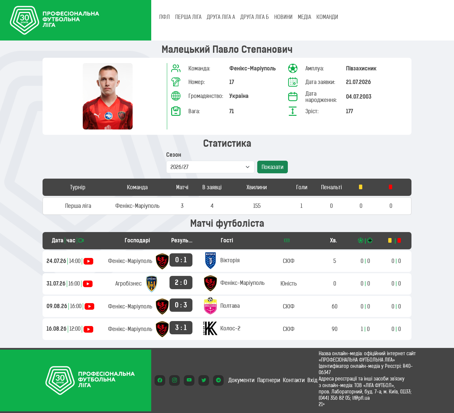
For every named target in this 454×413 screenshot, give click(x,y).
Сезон (173, 155)
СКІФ (288, 261)
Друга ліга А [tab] (221, 17)
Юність (289, 283)
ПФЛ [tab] (164, 17)
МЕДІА (304, 17)
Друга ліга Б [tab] (254, 17)
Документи (241, 380)
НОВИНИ (283, 17)
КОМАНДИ (327, 17)
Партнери (268, 380)
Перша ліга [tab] (188, 17)
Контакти (294, 380)
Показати (273, 167)
